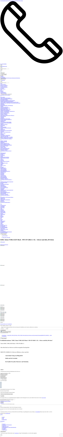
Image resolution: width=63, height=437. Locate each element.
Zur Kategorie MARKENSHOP (5, 202)
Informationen (2, 421)
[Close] (0, 311)
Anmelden (1, 76)
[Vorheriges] (1, 305)
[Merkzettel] (0, 71)
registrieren (3, 77)
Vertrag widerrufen (3, 431)
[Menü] (1, 65)
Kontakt (3, 417)
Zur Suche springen (11, 0)
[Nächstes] (3, 305)
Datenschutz (4, 425)
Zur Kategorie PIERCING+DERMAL (6, 138)
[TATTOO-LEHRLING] (4, 194)
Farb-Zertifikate (4, 419)
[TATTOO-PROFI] (6, 137)
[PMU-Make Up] (2, 201)
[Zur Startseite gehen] (3, 66)
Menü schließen (4, 74)
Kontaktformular (7, 413)
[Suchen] (1, 67)
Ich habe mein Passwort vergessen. (5, 401)
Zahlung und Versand (5, 426)
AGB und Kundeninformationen (7, 424)
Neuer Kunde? (44, 397)
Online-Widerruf (4, 429)
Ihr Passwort (2, 400)
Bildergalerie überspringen (4, 244)
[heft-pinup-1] (2, 245)
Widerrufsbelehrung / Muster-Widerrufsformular (9, 427)
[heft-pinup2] (2, 265)
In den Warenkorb (3, 330)
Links (3, 418)
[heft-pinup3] (2, 285)
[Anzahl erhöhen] (7, 328)
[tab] (27, 335)
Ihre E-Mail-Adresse (3, 399)
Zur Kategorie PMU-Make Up (4, 195)
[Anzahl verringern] (2, 328)
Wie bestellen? (4, 428)
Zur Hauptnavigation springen (18, 0)
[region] (31, 283)
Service (1, 414)
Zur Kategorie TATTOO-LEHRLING (6, 179)
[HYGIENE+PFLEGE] (4, 178)
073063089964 (37, 411)
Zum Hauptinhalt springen (4, 0)
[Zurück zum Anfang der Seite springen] (1, 435)
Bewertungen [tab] (4, 336)
